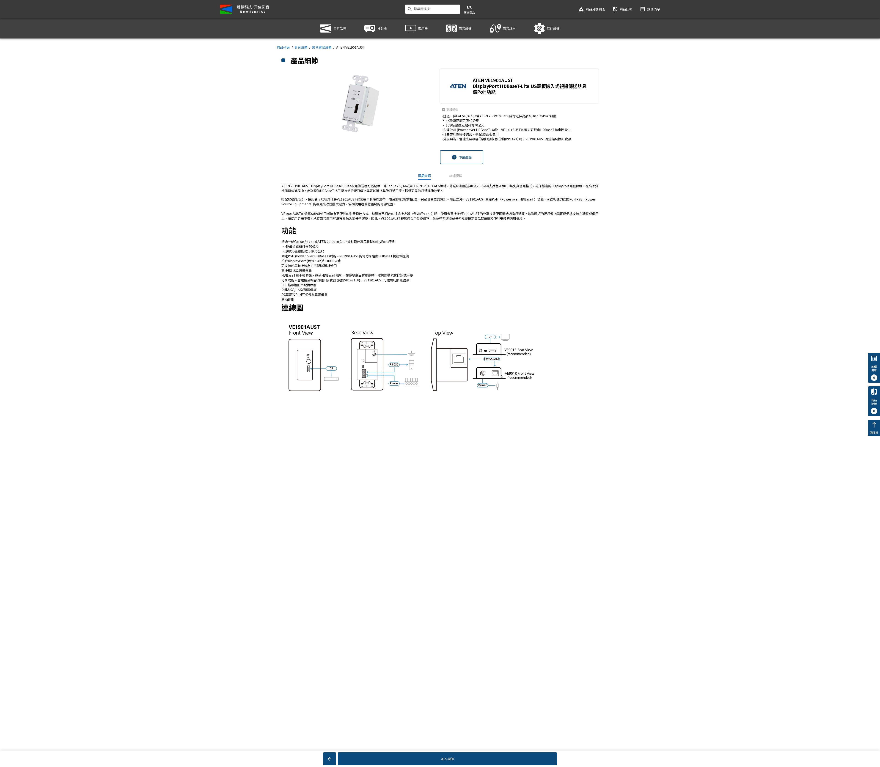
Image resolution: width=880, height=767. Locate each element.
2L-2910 (425, 186)
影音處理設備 (321, 47)
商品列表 (283, 47)
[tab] (424, 175)
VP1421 (425, 213)
